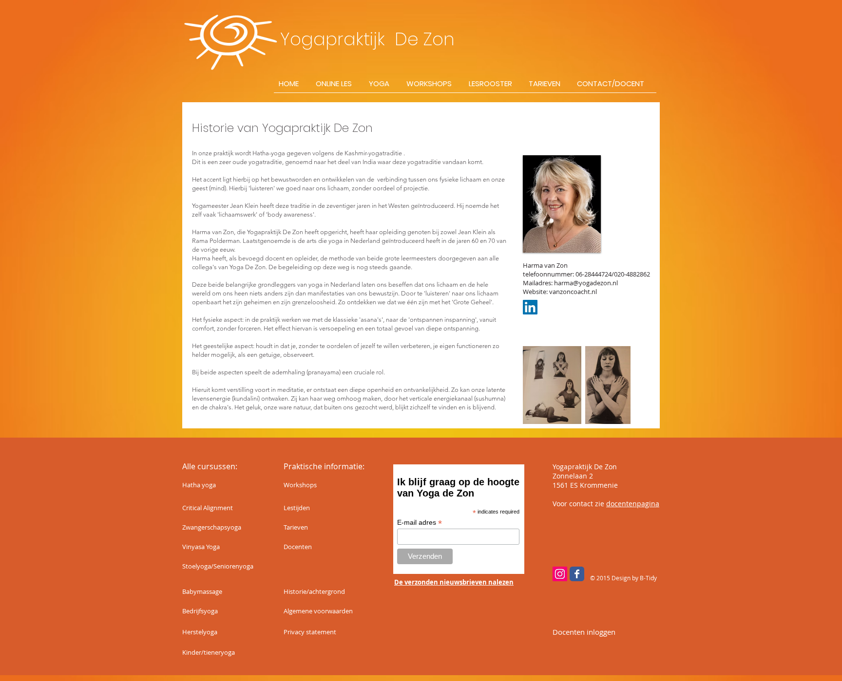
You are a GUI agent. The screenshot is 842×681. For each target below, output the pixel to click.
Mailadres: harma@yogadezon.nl (570, 282)
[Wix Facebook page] (577, 574)
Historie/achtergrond (314, 591)
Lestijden (297, 507)
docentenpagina (632, 503)
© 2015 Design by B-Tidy (623, 578)
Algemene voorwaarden (318, 611)
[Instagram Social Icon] (560, 574)
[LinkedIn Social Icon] (530, 307)
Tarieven (296, 527)
